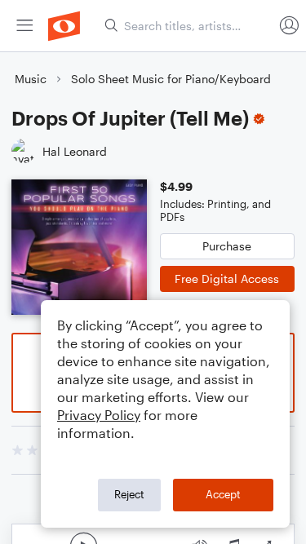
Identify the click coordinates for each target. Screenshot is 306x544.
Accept (223, 494)
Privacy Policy (98, 414)
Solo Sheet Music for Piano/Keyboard (171, 79)
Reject (129, 494)
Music (31, 79)
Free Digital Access (227, 278)
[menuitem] (24, 25)
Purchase (226, 246)
